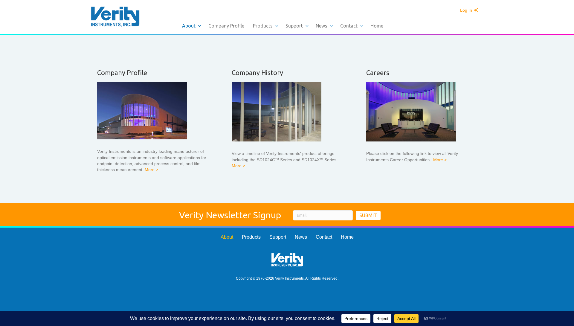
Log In (466, 10)
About (189, 25)
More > (151, 169)
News (321, 25)
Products (263, 25)
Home (376, 25)
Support (294, 25)
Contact (349, 25)
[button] (200, 25)
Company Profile (226, 25)
